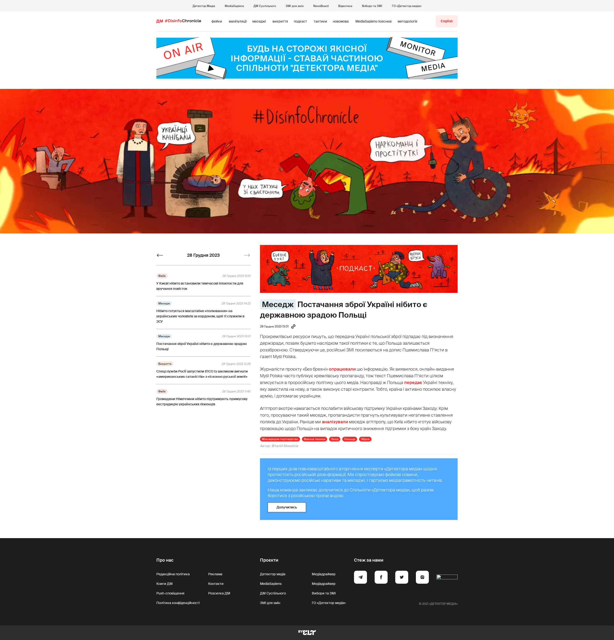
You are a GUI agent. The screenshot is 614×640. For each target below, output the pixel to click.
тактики (320, 21)
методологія (407, 21)
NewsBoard (321, 6)
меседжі (259, 21)
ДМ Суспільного (265, 6)
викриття (280, 21)
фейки (217, 21)
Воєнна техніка (314, 439)
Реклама (215, 574)
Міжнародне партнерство (280, 439)
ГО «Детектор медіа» (406, 6)
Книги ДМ (164, 584)
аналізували (335, 422)
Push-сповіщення (170, 593)
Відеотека (345, 6)
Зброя (365, 439)
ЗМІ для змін (295, 6)
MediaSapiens (234, 6)
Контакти (216, 584)
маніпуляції (238, 21)
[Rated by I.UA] (447, 578)
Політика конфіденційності (178, 603)
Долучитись (287, 507)
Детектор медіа (272, 574)
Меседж (278, 304)
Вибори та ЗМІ (372, 6)
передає (413, 382)
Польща (349, 439)
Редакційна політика (173, 574)
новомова (341, 21)
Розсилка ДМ (219, 593)
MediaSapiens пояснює (373, 21)
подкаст (300, 21)
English (447, 21)
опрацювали (342, 369)
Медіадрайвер (324, 574)
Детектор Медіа (204, 6)
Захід (334, 439)
